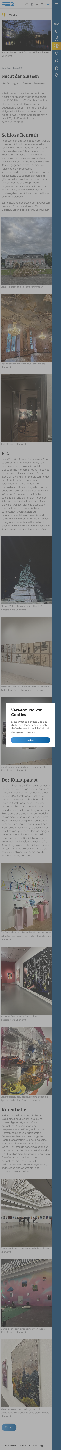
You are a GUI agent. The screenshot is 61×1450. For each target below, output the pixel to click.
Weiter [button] (30, 740)
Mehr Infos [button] (42, 732)
